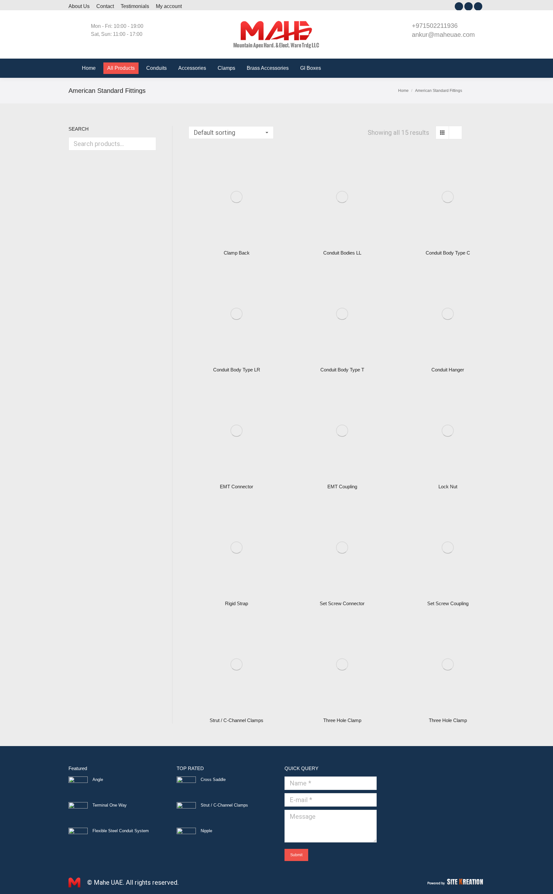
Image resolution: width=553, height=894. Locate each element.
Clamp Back (237, 253)
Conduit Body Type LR (236, 369)
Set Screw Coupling (448, 603)
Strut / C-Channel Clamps (236, 720)
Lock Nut (447, 486)
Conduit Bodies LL (342, 253)
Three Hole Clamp (342, 720)
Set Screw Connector (342, 603)
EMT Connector (236, 486)
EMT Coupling (342, 486)
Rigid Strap (236, 603)
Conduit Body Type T (342, 369)
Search (149, 143)
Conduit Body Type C (448, 253)
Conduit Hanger (447, 369)
